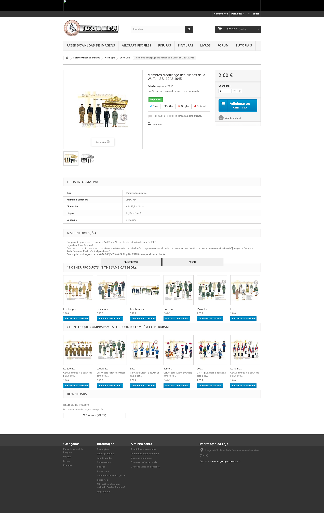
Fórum (223, 45)
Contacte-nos (221, 13)
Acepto (193, 262)
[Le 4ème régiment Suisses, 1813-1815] (245, 350)
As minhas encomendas (143, 449)
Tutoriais (244, 45)
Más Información (108, 253)
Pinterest (201, 106)
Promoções (103, 449)
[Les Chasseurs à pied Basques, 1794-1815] (212, 350)
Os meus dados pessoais (144, 462)
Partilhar (169, 106)
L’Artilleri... (169, 309)
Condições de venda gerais (111, 475)
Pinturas (185, 45)
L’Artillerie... (103, 368)
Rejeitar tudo (131, 262)
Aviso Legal (103, 471)
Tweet (155, 106)
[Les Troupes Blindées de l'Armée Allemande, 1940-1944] (145, 290)
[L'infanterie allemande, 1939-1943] (212, 290)
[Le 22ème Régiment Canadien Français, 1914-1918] (78, 350)
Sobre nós (102, 480)
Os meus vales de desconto (145, 466)
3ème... (168, 368)
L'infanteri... (203, 309)
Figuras (164, 45)
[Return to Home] (67, 58)
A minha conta (141, 444)
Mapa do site (103, 491)
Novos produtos (105, 453)
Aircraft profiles (136, 45)
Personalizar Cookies (128, 253)
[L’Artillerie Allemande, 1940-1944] (179, 290)
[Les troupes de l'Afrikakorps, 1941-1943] (78, 290)
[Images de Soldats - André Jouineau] (94, 28)
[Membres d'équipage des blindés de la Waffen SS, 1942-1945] (70, 158)
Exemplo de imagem (76, 404)
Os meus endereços (141, 458)
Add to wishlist (233, 118)
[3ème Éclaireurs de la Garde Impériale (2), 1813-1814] (179, 350)
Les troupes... (70, 309)
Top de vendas (104, 458)
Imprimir (157, 124)
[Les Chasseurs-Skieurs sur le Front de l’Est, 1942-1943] (245, 290)
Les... (233, 309)
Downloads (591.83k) (95, 415)
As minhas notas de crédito (145, 453)
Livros (205, 45)
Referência (153, 86)
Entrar (256, 13)
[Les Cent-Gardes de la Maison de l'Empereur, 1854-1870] (145, 350)
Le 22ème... (69, 368)
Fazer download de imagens (91, 45)
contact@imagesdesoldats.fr (226, 461)
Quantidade (225, 86)
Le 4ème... (236, 368)
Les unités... (103, 309)
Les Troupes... (138, 309)
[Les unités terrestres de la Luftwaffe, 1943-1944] (112, 290)
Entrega (101, 466)
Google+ (184, 106)
